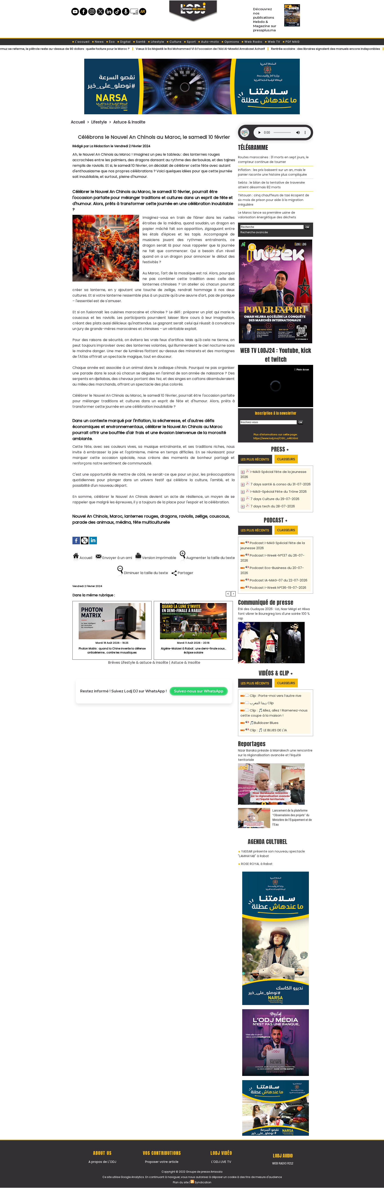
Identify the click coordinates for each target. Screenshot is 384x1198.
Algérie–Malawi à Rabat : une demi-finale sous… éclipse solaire (193, 650)
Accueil (78, 122)
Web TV (273, 42)
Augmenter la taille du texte (210, 557)
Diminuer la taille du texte (145, 572)
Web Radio (253, 42)
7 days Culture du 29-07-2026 (274, 498)
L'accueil (82, 42)
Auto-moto (209, 42)
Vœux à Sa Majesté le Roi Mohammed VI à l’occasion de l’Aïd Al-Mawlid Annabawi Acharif (167, 49)
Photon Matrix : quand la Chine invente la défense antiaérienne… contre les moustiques (112, 650)
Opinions (231, 42)
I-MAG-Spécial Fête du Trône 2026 (278, 491)
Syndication (203, 1182)
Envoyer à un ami (116, 557)
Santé (140, 42)
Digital (125, 42)
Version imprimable (158, 557)
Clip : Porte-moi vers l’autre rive (275, 695)
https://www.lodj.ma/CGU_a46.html (275, 438)
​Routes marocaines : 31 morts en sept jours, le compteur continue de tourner (273, 159)
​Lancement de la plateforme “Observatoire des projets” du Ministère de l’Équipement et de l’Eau (292, 817)
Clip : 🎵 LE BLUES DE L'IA (268, 730)
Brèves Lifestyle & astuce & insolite (138, 662)
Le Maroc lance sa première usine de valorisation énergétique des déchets (267, 214)
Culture (175, 42)
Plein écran (302, 369)
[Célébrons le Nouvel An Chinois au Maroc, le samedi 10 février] (105, 216)
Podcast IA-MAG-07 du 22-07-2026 (278, 580)
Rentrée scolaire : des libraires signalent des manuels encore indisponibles (292, 49)
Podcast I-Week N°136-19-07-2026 (278, 587)
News (99, 42)
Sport (191, 42)
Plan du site (180, 1182)
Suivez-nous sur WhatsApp (198, 691)
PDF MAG (292, 42)
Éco (111, 42)
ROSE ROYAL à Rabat (256, 864)
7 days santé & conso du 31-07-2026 (280, 484)
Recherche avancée (254, 232)
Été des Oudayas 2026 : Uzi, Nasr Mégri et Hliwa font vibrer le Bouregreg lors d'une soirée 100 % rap (274, 614)
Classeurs (286, 459)
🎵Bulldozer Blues (264, 722)
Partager (185, 572)
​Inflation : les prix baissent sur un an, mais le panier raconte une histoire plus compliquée (272, 172)
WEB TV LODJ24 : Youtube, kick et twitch (275, 355)
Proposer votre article (161, 1162)
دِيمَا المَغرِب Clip (262, 703)
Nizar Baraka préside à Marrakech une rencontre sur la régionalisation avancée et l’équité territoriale (275, 755)
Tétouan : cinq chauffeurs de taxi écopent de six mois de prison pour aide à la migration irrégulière (273, 200)
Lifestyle (157, 42)
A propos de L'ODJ (102, 1162)
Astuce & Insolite (129, 122)
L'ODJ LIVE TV (221, 1162)
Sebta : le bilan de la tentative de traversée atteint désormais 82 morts (271, 184)
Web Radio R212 (282, 1163)
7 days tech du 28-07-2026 (272, 506)
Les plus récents (255, 459)
